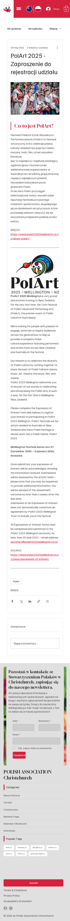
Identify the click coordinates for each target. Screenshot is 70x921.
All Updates (14, 28)
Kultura (14, 589)
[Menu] (18, 9)
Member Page (11, 816)
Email (16, 734)
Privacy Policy (12, 895)
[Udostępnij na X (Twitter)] (21, 601)
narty (24, 854)
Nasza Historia (12, 795)
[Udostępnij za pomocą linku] (38, 601)
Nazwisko (45, 720)
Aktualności (35, 28)
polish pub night (40, 854)
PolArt (16, 581)
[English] (29, 9)
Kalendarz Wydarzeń (15, 823)
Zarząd (8, 802)
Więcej (53, 28)
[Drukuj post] (47, 601)
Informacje (9, 830)
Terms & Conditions (15, 890)
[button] (66, 8)
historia (11, 854)
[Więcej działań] (57, 47)
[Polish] (38, 9)
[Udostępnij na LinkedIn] (30, 601)
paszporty (39, 847)
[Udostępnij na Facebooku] (12, 601)
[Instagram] (11, 908)
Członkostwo (11, 809)
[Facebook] (5, 908)
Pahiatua (23, 847)
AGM (10, 847)
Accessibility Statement (18, 901)
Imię (16, 720)
